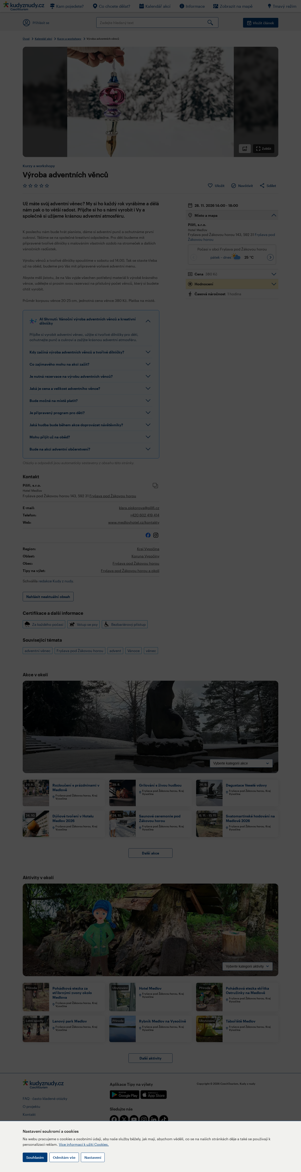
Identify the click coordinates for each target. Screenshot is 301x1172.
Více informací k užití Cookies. (84, 1144)
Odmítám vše (64, 1157)
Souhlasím (35, 1157)
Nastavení (92, 1157)
